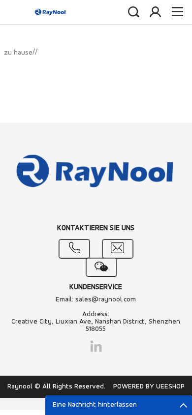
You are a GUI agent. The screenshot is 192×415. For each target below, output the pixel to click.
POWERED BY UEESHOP (149, 386)
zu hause (18, 53)
